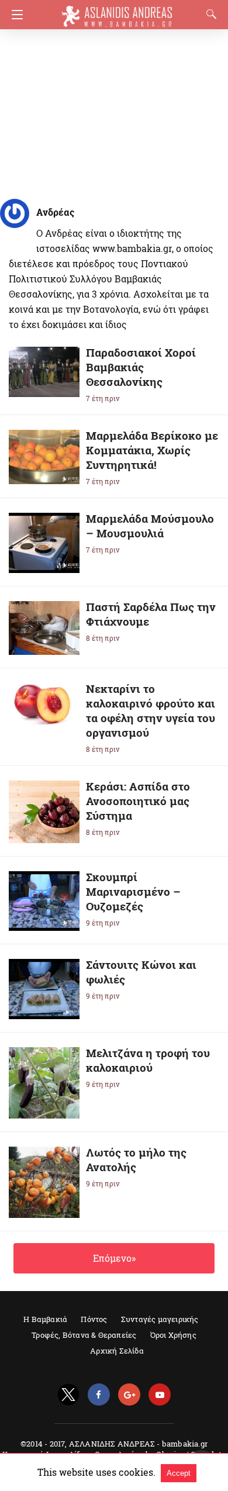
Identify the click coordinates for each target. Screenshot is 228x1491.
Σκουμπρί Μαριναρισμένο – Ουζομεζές (133, 891)
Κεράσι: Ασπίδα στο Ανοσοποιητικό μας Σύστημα (138, 801)
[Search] (208, 14)
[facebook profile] (99, 1394)
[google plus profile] (129, 1394)
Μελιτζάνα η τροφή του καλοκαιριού (148, 1060)
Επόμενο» (114, 1258)
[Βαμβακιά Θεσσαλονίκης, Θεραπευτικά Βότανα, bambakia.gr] (116, 11)
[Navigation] (14, 14)
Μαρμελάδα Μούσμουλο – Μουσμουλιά (150, 525)
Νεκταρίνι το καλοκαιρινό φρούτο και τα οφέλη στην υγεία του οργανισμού (150, 710)
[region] (110, 111)
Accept (179, 1473)
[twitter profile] (68, 1394)
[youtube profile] (159, 1394)
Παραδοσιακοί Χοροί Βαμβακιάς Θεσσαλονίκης (141, 367)
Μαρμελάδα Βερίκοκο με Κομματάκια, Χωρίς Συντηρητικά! (152, 450)
